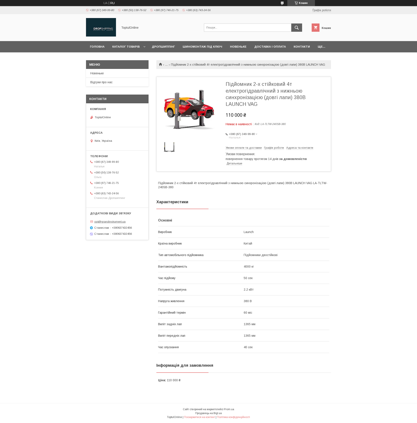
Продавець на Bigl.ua (208, 413)
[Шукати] (296, 27)
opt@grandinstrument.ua (110, 221)
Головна (97, 46)
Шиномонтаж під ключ (202, 46)
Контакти (302, 46)
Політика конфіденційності (233, 417)
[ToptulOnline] (101, 35)
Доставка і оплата (270, 46)
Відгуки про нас (101, 82)
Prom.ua (229, 409)
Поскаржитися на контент (199, 417)
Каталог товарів (126, 46)
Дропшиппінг (163, 46)
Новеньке (238, 46)
